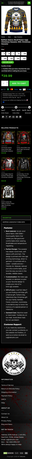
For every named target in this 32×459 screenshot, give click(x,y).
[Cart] (29, 3)
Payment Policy (6, 396)
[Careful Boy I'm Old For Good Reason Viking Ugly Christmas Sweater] (24, 164)
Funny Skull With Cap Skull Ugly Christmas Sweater (23, 149)
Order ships (16, 112)
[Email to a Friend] (13, 117)
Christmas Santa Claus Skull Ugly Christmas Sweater (7, 149)
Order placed (5, 112)
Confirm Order (6, 66)
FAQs (3, 403)
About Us (4, 417)
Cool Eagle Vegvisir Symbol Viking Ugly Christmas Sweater (7, 175)
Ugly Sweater (18, 37)
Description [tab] (7, 217)
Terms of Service (7, 385)
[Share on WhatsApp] (3, 117)
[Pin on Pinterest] (16, 117)
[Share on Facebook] (6, 117)
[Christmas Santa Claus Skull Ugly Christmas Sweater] (8, 137)
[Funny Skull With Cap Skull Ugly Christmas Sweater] (24, 137)
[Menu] (2, 3)
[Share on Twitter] (10, 117)
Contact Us (5, 414)
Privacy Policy (6, 421)
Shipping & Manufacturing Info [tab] (14, 222)
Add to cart (19, 83)
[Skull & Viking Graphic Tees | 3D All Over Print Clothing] (16, 3)
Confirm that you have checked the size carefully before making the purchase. (15, 70)
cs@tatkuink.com (12, 337)
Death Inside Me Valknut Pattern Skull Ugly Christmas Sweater (7, 204)
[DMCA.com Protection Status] (8, 453)
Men (9, 37)
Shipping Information (9, 392)
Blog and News (6, 424)
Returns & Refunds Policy (10, 389)
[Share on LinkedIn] (20, 117)
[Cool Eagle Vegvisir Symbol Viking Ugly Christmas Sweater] (8, 164)
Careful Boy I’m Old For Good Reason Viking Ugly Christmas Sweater (23, 176)
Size (3, 49)
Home (3, 37)
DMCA (3, 399)
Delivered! (28, 112)
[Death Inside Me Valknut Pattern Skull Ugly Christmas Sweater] (8, 191)
